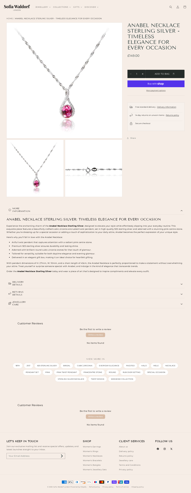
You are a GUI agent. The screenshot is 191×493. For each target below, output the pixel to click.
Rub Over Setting (132, 372)
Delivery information (166, 107)
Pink (47, 372)
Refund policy (94, 487)
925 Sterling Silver (47, 366)
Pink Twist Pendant (67, 372)
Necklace (170, 366)
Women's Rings (90, 451)
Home (9, 18)
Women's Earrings (92, 446)
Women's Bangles (92, 465)
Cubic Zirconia (84, 366)
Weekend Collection (122, 379)
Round (112, 372)
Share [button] (133, 138)
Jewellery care (126, 460)
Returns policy (172, 115)
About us (123, 446)
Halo (144, 366)
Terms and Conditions (129, 465)
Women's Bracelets (92, 460)
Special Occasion (156, 372)
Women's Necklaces (92, 456)
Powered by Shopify (79, 487)
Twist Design (97, 379)
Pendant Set (32, 372)
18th (18, 366)
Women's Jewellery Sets (95, 469)
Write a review (95, 335)
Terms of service (122, 487)
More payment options (156, 90)
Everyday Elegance (109, 366)
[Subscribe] (62, 456)
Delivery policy (126, 451)
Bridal (66, 366)
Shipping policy (137, 487)
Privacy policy (126, 469)
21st (28, 366)
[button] (43, 7)
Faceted (130, 366)
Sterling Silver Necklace (71, 379)
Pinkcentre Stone (93, 372)
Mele (156, 366)
